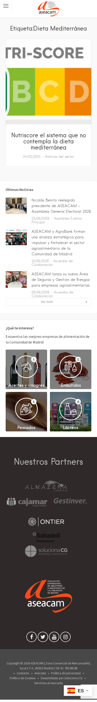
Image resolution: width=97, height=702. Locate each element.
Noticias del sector (59, 156)
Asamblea (61, 218)
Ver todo (47, 302)
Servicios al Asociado (48, 683)
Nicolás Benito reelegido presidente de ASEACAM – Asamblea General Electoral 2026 (61, 206)
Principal (38, 222)
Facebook (31, 638)
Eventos (76, 218)
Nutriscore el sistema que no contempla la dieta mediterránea (48, 141)
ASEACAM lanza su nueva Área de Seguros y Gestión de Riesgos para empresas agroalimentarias (61, 280)
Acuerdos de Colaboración (52, 263)
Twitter (43, 638)
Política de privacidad (66, 673)
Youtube (54, 638)
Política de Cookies (23, 678)
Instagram (65, 638)
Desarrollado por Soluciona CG (61, 678)
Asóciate (40, 673)
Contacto (23, 673)
